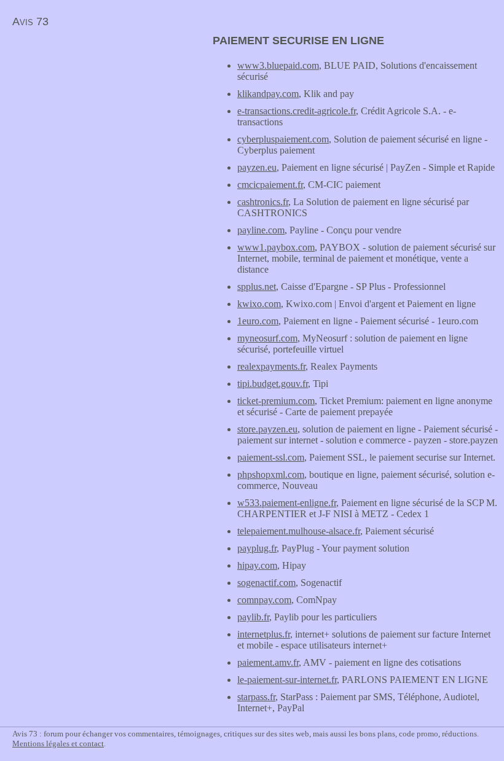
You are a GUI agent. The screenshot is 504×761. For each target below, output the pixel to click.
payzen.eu (257, 167)
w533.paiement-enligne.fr (286, 503)
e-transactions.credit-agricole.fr (296, 111)
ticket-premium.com (276, 401)
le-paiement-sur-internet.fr (287, 679)
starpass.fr (256, 697)
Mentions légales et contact (58, 743)
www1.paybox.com (276, 247)
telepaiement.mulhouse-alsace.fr (298, 531)
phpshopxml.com (270, 474)
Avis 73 (30, 21)
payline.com (261, 230)
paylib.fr (253, 617)
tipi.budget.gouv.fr (272, 383)
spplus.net (256, 286)
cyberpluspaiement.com (283, 139)
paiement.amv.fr (268, 662)
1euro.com (257, 321)
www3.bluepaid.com (278, 65)
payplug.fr (257, 548)
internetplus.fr (263, 634)
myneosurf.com (267, 338)
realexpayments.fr (271, 366)
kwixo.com (259, 304)
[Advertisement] (103, 120)
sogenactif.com (266, 582)
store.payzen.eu (267, 429)
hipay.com (257, 565)
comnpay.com (264, 600)
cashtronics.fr (262, 202)
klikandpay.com (268, 93)
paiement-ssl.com (270, 457)
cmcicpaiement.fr (270, 184)
